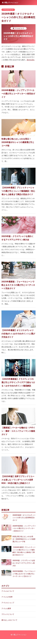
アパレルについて (8, 9)
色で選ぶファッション (18, 635)
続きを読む (31, 60)
